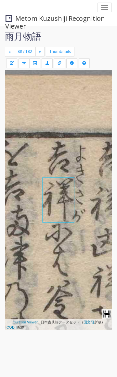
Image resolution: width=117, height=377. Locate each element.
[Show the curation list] (34, 63)
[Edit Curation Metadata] (11, 63)
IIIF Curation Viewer (22, 321)
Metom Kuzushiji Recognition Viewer (55, 19)
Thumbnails (60, 51)
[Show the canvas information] (59, 63)
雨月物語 (23, 36)
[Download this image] (47, 63)
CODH (11, 327)
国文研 (89, 321)
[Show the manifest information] (71, 63)
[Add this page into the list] (24, 63)
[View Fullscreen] (14, 103)
